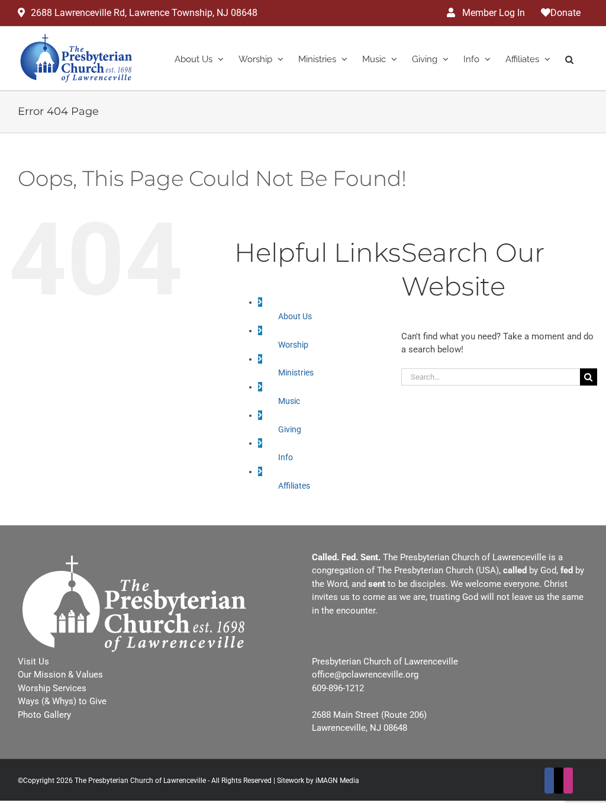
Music (289, 401)
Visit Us (33, 661)
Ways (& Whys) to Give (62, 701)
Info (285, 457)
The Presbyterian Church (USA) (438, 570)
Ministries (296, 372)
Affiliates (294, 485)
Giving (289, 429)
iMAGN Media (337, 780)
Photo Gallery (44, 715)
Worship (293, 344)
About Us (295, 316)
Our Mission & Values (60, 674)
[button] (569, 58)
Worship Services (52, 688)
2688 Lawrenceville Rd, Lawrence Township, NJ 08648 (144, 12)
